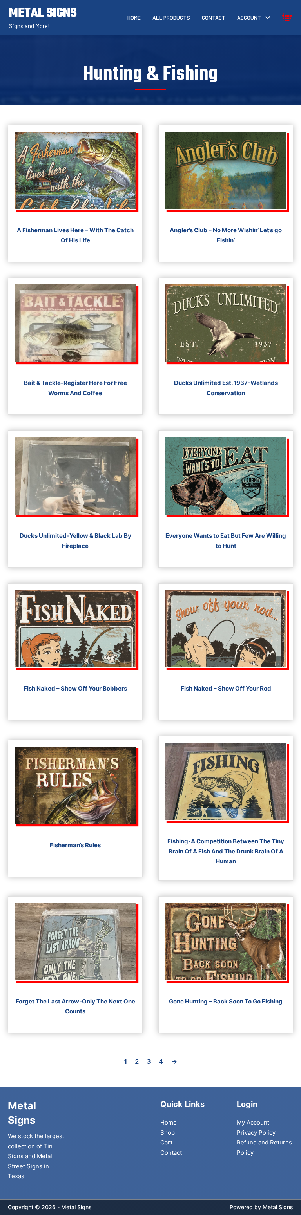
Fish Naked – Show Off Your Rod (226, 688)
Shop (167, 1132)
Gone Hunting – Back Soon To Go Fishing (226, 1001)
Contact (213, 17)
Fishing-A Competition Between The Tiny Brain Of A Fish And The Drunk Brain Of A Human (225, 851)
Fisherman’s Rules (75, 845)
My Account (253, 1122)
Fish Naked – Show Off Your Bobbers (75, 688)
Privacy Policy (256, 1132)
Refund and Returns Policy (264, 1147)
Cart (166, 1142)
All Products (171, 17)
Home (134, 17)
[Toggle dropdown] (267, 17)
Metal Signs (278, 1207)
